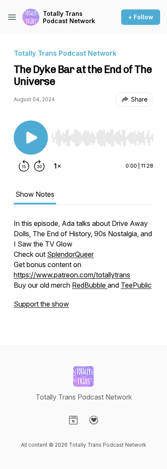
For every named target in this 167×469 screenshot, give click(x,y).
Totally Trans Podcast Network (69, 17)
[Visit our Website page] (73, 420)
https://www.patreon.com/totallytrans (72, 275)
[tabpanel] (83, 268)
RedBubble (89, 285)
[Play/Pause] (31, 137)
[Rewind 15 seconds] (24, 166)
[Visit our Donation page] (93, 420)
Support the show (41, 304)
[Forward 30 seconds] (39, 166)
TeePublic (136, 285)
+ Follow (140, 17)
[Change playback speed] (57, 166)
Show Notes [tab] (34, 194)
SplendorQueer (70, 254)
